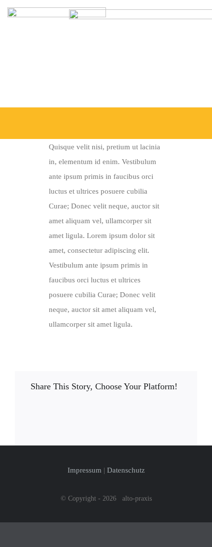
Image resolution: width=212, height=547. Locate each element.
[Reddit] (65, 412)
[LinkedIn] (81, 412)
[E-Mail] (32, 428)
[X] (48, 412)
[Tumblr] (131, 412)
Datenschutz (126, 470)
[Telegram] (114, 412)
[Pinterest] (147, 412)
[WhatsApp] (98, 412)
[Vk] (164, 412)
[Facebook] (32, 412)
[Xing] (180, 412)
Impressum (85, 470)
